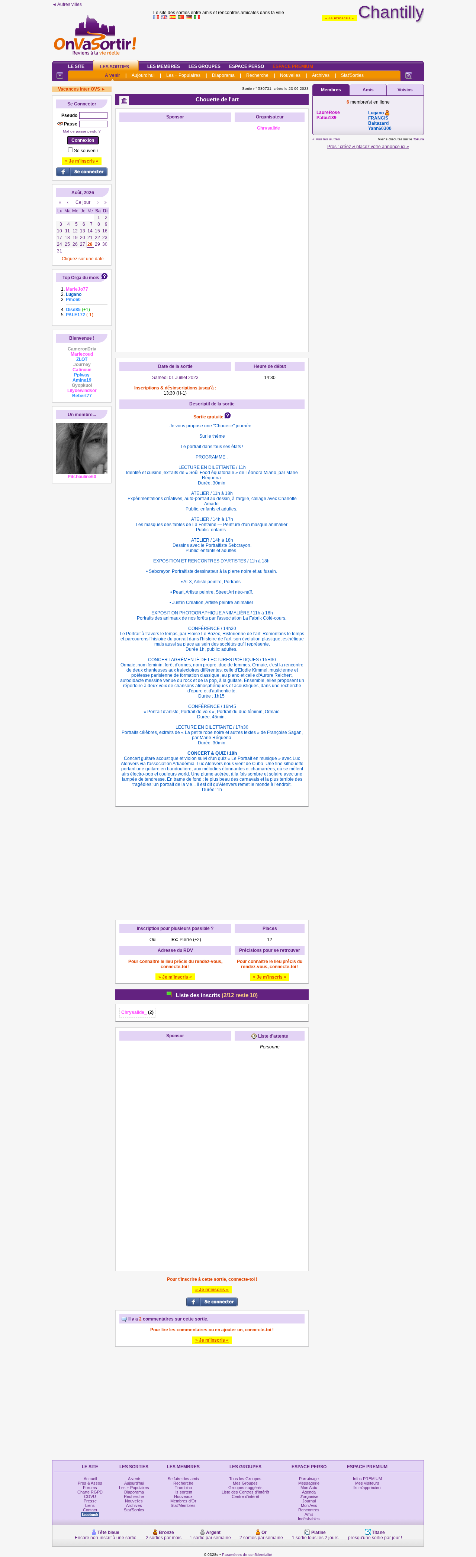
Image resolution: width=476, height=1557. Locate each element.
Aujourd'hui (143, 75)
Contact (90, 1510)
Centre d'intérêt (245, 1496)
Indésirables (309, 1519)
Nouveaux (183, 1496)
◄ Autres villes (67, 4)
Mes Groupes (245, 1483)
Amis (368, 89)
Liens (90, 1505)
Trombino (183, 1487)
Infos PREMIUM (367, 1478)
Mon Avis (309, 1505)
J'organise (309, 1496)
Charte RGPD (90, 1492)
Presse (90, 1501)
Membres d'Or (183, 1501)
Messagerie (308, 1483)
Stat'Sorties (352, 75)
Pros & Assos (90, 1483)
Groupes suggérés (245, 1487)
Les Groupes (205, 66)
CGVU (90, 1496)
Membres (331, 89)
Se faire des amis (183, 1478)
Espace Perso (246, 66)
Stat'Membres (183, 1505)
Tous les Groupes (245, 1478)
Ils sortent (183, 1492)
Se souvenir (86, 150)
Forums (90, 1487)
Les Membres (163, 66)
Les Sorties (114, 66)
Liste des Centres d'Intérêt (245, 1492)
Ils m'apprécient (367, 1487)
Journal (309, 1501)
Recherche (257, 75)
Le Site (76, 66)
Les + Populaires (183, 75)
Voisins (405, 89)
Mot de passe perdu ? (82, 131)
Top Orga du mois (80, 277)
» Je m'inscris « (339, 18)
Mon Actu (308, 1487)
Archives (320, 75)
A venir (112, 75)
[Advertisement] (288, 38)
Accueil (90, 1478)
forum (419, 139)
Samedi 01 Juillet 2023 (175, 377)
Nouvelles (290, 75)
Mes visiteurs (367, 1483)
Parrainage (309, 1478)
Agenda (309, 1492)
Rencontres (308, 1510)
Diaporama (223, 75)
